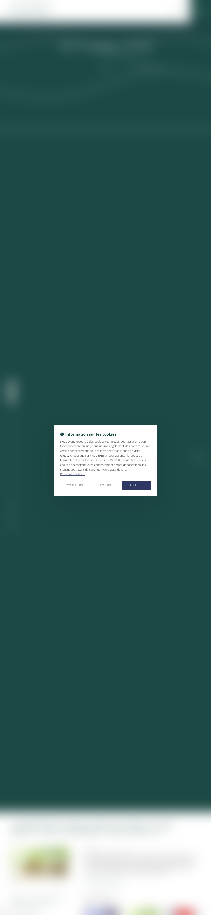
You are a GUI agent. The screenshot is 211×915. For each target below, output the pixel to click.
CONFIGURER (74, 485)
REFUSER (105, 485)
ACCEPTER (136, 485)
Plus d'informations (72, 474)
